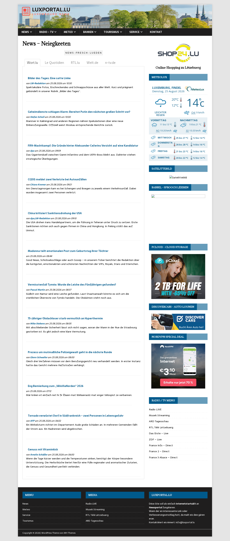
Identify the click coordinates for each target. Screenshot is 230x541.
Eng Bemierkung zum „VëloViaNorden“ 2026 (55, 386)
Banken (88, 32)
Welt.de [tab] (92, 62)
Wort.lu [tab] (32, 62)
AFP (32, 421)
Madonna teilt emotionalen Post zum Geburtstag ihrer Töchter (68, 251)
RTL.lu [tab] (75, 62)
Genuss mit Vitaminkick (43, 449)
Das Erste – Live (158, 433)
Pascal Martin (37, 290)
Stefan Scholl (37, 117)
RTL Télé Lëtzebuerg (161, 427)
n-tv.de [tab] (110, 62)
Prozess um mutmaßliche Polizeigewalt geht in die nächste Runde (70, 352)
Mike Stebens (37, 323)
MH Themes (69, 533)
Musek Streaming (159, 415)
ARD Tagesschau (159, 421)
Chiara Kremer (38, 184)
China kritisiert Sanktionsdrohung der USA (55, 213)
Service (134, 32)
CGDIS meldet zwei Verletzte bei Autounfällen (57, 179)
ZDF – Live (155, 439)
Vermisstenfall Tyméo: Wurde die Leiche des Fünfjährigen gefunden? (72, 285)
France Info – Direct (161, 445)
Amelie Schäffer (38, 454)
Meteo (68, 32)
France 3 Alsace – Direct (163, 457)
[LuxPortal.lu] (115, 26)
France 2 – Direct (159, 451)
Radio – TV (46, 32)
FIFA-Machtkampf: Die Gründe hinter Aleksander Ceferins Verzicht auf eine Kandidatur (83, 146)
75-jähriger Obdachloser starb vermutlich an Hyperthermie (65, 318)
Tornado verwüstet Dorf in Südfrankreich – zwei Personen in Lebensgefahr (75, 416)
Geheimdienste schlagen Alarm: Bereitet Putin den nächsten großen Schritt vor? (79, 112)
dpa (32, 151)
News (25, 32)
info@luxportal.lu (185, 522)
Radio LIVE (155, 409)
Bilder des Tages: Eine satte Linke (49, 78)
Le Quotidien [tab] (54, 62)
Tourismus (111, 32)
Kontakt (156, 32)
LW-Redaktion (38, 83)
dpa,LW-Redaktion (40, 218)
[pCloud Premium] (178, 297)
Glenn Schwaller (38, 357)
